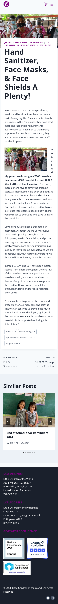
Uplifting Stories (26, 45)
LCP (32, 337)
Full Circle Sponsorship (10, 362)
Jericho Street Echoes (16, 42)
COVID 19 (11, 331)
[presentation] (29, 410)
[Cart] (46, 4)
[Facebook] (48, 598)
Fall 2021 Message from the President (44, 362)
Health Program (27, 331)
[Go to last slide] (8, 421)
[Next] (50, 421)
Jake (11, 442)
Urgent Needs (44, 45)
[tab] (23, 452)
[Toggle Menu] (51, 4)
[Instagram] (53, 598)
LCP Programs (36, 42)
